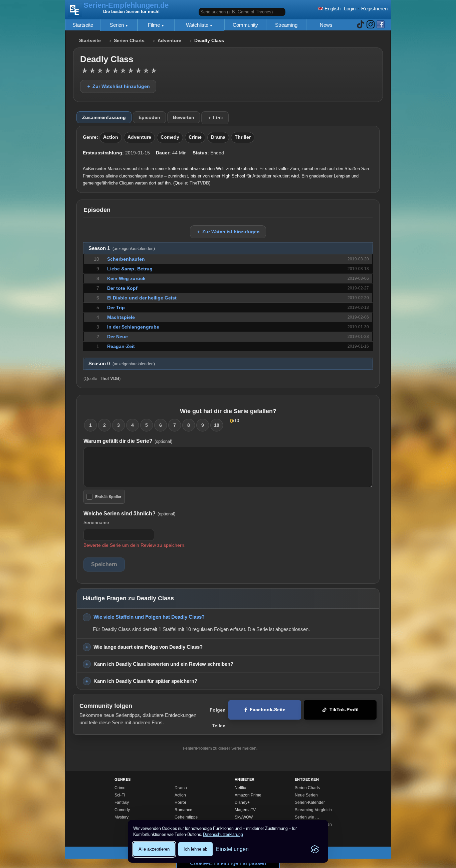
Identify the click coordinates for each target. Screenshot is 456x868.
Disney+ (242, 802)
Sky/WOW (244, 817)
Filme (154, 25)
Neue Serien (306, 795)
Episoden (149, 117)
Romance (183, 810)
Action (110, 137)
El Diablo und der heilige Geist (142, 297)
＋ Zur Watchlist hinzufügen (118, 86)
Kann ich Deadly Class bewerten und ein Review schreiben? (163, 664)
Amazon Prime (248, 795)
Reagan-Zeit (121, 346)
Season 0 (121, 363)
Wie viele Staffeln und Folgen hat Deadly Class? (149, 617)
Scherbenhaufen (126, 259)
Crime (195, 137)
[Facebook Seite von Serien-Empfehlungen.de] (381, 24)
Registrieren (374, 8)
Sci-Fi (120, 795)
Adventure (169, 40)
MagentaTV (245, 810)
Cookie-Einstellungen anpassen (228, 863)
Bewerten (183, 117)
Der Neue (117, 336)
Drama (218, 137)
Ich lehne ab (195, 849)
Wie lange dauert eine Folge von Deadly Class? (148, 647)
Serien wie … (307, 817)
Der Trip (116, 307)
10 (216, 425)
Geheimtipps (186, 817)
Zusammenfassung (104, 117)
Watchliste (198, 25)
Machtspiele (121, 317)
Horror (180, 802)
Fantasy (122, 802)
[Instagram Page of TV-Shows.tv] (371, 24)
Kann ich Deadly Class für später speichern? (145, 681)
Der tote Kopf (122, 288)
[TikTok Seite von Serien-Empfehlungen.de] (361, 24)
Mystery (122, 817)
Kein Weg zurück (126, 278)
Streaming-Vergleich (313, 810)
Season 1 (121, 248)
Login (350, 8)
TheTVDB (199, 182)
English (331, 8)
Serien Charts (129, 40)
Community (245, 25)
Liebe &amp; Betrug (130, 268)
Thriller (243, 137)
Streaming (286, 25)
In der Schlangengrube (133, 327)
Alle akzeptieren (154, 849)
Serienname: (96, 522)
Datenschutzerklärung (223, 834)
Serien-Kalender (310, 802)
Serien (117, 25)
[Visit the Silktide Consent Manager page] (315, 849)
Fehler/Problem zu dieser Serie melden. (220, 748)
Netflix (240, 787)
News (326, 25)
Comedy (170, 137)
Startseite (82, 25)
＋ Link (215, 117)
